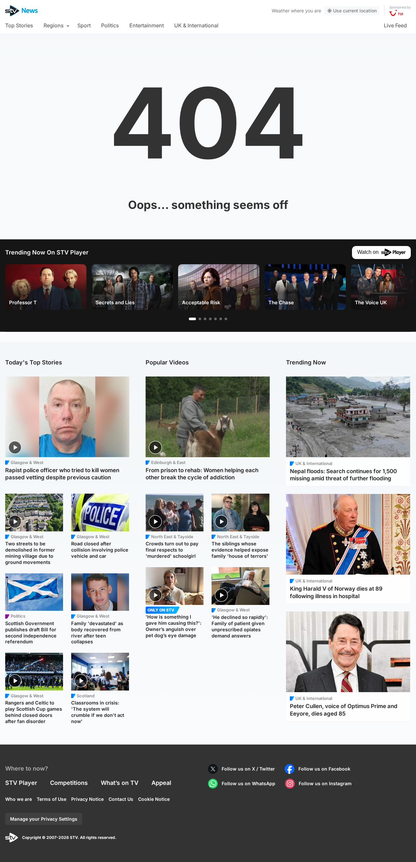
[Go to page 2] (200, 319)
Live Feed (395, 25)
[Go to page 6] (220, 319)
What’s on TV (119, 782)
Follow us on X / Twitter (248, 769)
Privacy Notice (87, 799)
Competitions (69, 782)
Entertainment (146, 25)
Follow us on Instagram (325, 783)
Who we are (18, 799)
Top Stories (19, 25)
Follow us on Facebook (324, 769)
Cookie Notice (154, 799)
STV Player (21, 782)
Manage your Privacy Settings (43, 819)
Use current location (355, 10)
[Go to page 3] (205, 319)
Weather (281, 10)
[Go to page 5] (215, 319)
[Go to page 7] (226, 319)
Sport (84, 25)
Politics (110, 25)
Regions (54, 25)
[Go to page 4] (210, 319)
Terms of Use (51, 799)
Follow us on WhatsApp (248, 783)
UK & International (196, 25)
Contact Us (121, 799)
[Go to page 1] (192, 319)
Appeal (161, 782)
